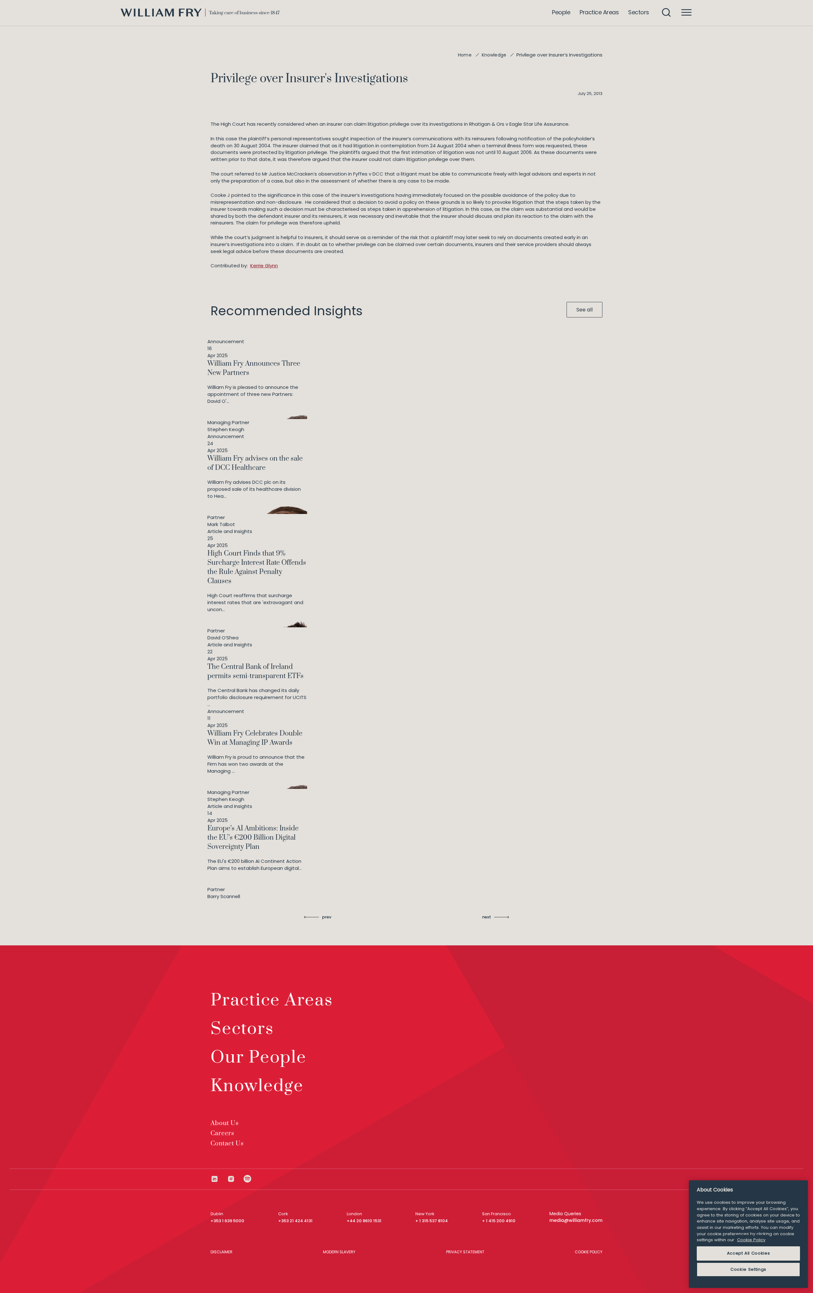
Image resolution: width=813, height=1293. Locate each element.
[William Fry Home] (200, 13)
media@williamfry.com (575, 1220)
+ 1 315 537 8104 (431, 1221)
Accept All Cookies (748, 1253)
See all (584, 309)
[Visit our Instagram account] (235, 1179)
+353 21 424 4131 (295, 1221)
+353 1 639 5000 (227, 1221)
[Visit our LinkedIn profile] (219, 1179)
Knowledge (494, 55)
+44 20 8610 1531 (364, 1221)
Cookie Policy (751, 1240)
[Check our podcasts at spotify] (248, 1179)
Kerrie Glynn (264, 265)
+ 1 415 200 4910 (498, 1221)
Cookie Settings (748, 1269)
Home (465, 55)
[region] (748, 1234)
